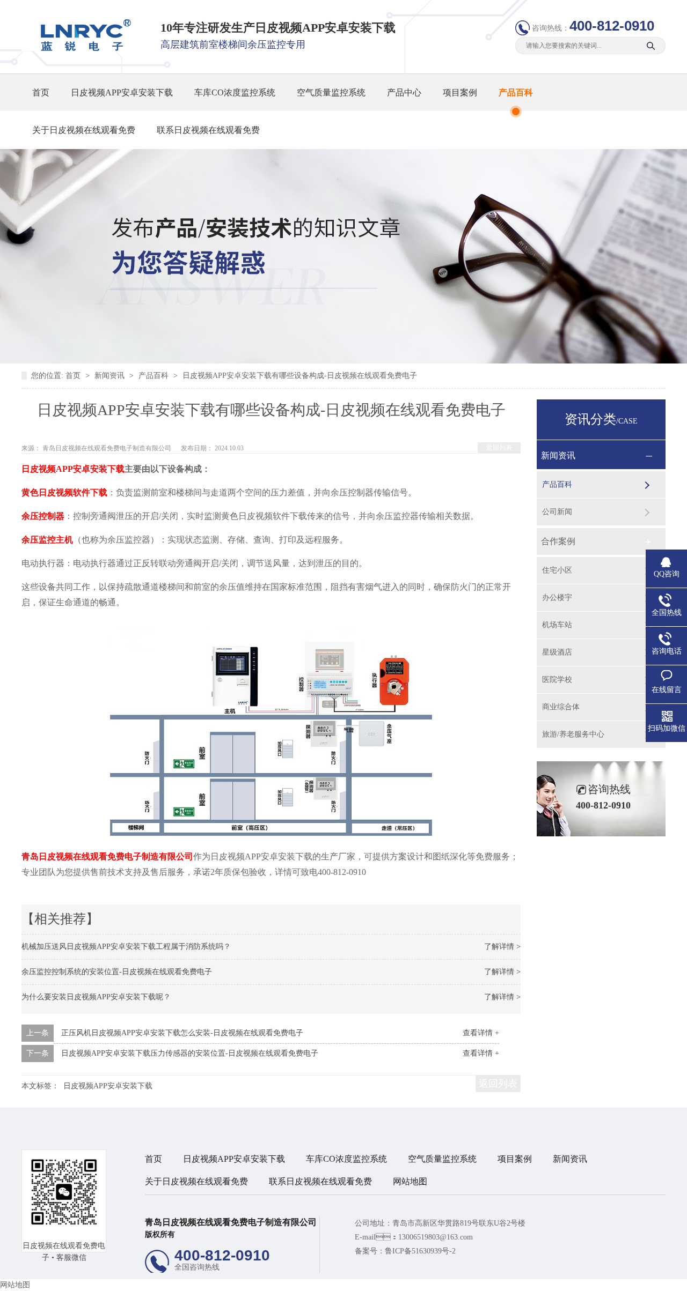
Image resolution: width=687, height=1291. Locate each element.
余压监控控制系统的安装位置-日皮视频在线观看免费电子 (116, 972)
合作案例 (558, 541)
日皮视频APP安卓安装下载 (122, 92)
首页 (40, 92)
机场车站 (557, 625)
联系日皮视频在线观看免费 (208, 130)
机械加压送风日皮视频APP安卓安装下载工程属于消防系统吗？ (126, 947)
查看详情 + (481, 1033)
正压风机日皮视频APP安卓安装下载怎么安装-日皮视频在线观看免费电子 (182, 1033)
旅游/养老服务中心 (573, 734)
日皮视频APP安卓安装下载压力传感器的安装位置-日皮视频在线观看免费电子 (189, 1053)
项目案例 (460, 92)
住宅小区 (557, 570)
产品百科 (516, 92)
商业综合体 (561, 707)
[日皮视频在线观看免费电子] (82, 48)
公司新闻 (557, 512)
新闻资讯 (110, 376)
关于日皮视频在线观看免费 (83, 130)
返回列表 (499, 447)
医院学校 (557, 680)
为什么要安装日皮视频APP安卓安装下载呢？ (96, 997)
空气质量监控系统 (331, 92)
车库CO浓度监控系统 (234, 92)
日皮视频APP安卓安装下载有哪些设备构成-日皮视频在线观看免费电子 (299, 376)
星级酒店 (557, 652)
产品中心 (404, 92)
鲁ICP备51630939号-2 (420, 1251)
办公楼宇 (557, 597)
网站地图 (410, 1181)
